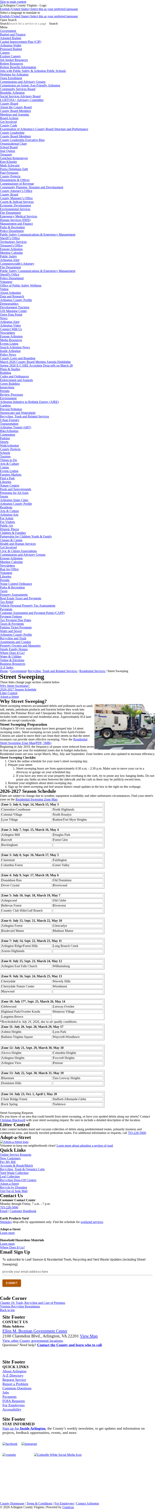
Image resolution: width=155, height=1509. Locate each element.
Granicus (68, 1507)
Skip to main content (13, 1)
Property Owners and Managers (20, 645)
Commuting (7, 434)
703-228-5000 (137, 1133)
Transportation (9, 423)
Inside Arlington (10, 351)
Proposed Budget (11, 49)
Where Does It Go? (12, 653)
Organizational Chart (13, 143)
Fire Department (10, 212)
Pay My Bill (8, 1162)
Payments (6, 609)
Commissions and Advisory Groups (22, 81)
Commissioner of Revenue (17, 183)
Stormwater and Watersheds (18, 412)
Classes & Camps (11, 540)
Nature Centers (9, 485)
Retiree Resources (11, 63)
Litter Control (8, 693)
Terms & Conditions (39, 1503)
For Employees (13, 1405)
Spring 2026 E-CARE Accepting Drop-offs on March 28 (36, 365)
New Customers (10, 1158)
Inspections (7, 387)
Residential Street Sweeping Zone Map (43, 741)
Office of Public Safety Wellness (20, 285)
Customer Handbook (23, 1211)
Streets (4, 442)
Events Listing (9, 343)
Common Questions (16, 1388)
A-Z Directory (12, 1375)
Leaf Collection (10, 1176)
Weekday (6, 1222)
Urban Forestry (9, 420)
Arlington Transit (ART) (15, 427)
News (3, 318)
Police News (8, 354)
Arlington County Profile (16, 300)
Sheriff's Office (9, 274)
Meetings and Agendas (14, 114)
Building (5, 372)
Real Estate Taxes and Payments (20, 598)
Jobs (5, 1392)
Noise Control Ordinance (16, 583)
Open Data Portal (11, 314)
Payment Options (11, 616)
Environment (8, 398)
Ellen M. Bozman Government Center (34, 1331)
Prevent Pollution (11, 409)
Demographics (9, 303)
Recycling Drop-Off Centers (18, 1180)
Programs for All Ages (14, 493)
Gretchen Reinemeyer (14, 158)
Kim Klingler (8, 161)
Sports (4, 496)
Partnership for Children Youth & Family (26, 536)
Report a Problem (15, 1384)
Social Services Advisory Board (20, 96)
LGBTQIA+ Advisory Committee (22, 100)
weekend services (92, 1222)
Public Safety (8, 256)
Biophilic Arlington (12, 92)
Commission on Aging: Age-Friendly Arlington (30, 85)
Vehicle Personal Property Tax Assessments (27, 605)
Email (3, 1211)
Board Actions (9, 118)
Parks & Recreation (12, 227)
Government (18, 671)
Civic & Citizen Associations (18, 551)
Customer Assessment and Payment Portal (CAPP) (32, 613)
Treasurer (6, 154)
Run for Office (9, 569)
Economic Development (15, 205)
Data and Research (12, 296)
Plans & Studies (10, 369)
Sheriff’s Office (10, 238)
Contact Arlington (87, 1503)
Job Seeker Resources (14, 60)
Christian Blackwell (12, 1120)
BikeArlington (9, 431)
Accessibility (11, 1409)
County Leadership (12, 132)
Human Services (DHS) (15, 220)
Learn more (7, 1233)
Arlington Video (10, 325)
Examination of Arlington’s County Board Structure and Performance (44, 129)
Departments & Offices (14, 180)
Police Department (12, 231)
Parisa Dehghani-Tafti (14, 169)
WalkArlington (9, 445)
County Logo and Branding (17, 358)
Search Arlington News (15, 347)
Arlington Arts (9, 514)
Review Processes (11, 394)
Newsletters (7, 332)
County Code (8, 125)
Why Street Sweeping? (15, 686)
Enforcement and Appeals (16, 380)
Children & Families (13, 533)
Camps (4, 467)
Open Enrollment (11, 78)
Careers (5, 52)
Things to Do (8, 460)
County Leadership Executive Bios (22, 140)
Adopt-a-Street (9, 696)
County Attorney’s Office (16, 191)
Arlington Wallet (10, 45)
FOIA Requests (13, 1401)
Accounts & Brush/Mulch (16, 1165)
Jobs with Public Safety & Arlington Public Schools (33, 71)
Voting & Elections (12, 660)
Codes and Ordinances (14, 376)
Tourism (5, 456)
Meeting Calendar (11, 252)
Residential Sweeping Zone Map (36, 799)
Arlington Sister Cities (14, 500)
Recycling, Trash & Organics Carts (22, 1169)
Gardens (5, 405)
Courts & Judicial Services (17, 202)
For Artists (6, 518)
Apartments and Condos (15, 642)
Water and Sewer (11, 631)
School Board (9, 147)
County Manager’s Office (16, 198)
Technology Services (13, 242)
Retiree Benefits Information (18, 67)
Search (4, 23)
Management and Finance (16, 223)
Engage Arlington (11, 249)
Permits (4, 391)
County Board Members (15, 111)
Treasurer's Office (11, 245)
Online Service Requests (15, 1154)
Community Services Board (17, 89)
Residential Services (92, 671)
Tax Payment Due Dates (15, 620)
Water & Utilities (10, 656)
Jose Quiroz (7, 151)
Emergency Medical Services (18, 216)
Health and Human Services (18, 543)
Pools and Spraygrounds (15, 489)
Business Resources (12, 663)
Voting (4, 289)
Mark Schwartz (10, 165)
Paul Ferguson (9, 172)
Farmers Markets (10, 474)
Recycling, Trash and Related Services (24, 416)
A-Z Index (7, 667)
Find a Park (7, 478)
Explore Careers (10, 56)
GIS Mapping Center (13, 311)
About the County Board (16, 107)
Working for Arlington (14, 74)
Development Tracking (14, 307)
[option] (77, 9)
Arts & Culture (9, 463)
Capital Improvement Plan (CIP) (20, 41)
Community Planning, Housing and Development (31, 187)
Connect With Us (11, 329)
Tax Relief (6, 602)
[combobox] (20, 13)
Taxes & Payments (12, 623)
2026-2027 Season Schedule (18, 689)
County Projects (10, 176)
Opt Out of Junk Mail (13, 1191)
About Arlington (10, 292)
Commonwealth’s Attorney (17, 263)
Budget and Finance (13, 34)
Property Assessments (14, 594)
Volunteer (6, 282)
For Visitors (7, 522)
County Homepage (12, 1503)
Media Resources (11, 340)
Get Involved (8, 121)
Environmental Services (15, 209)
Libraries (5, 482)
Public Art (6, 525)
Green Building (10, 383)
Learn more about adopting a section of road (85, 1145)
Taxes (3, 591)
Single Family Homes (14, 649)
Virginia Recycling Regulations (20, 1306)
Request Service (14, 1380)
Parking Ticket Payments (16, 627)
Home (4, 671)
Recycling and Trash (13, 638)
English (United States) (39, 9)
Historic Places (9, 529)
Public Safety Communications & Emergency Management (37, 234)
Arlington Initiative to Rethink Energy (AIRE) (29, 402)
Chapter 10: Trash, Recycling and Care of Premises (32, 1302)
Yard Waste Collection (14, 1173)
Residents (6, 507)
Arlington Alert (9, 260)
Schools (5, 452)
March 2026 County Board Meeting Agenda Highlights (35, 362)
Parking (5, 438)
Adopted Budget (10, 38)
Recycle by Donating (13, 1187)
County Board (9, 103)
